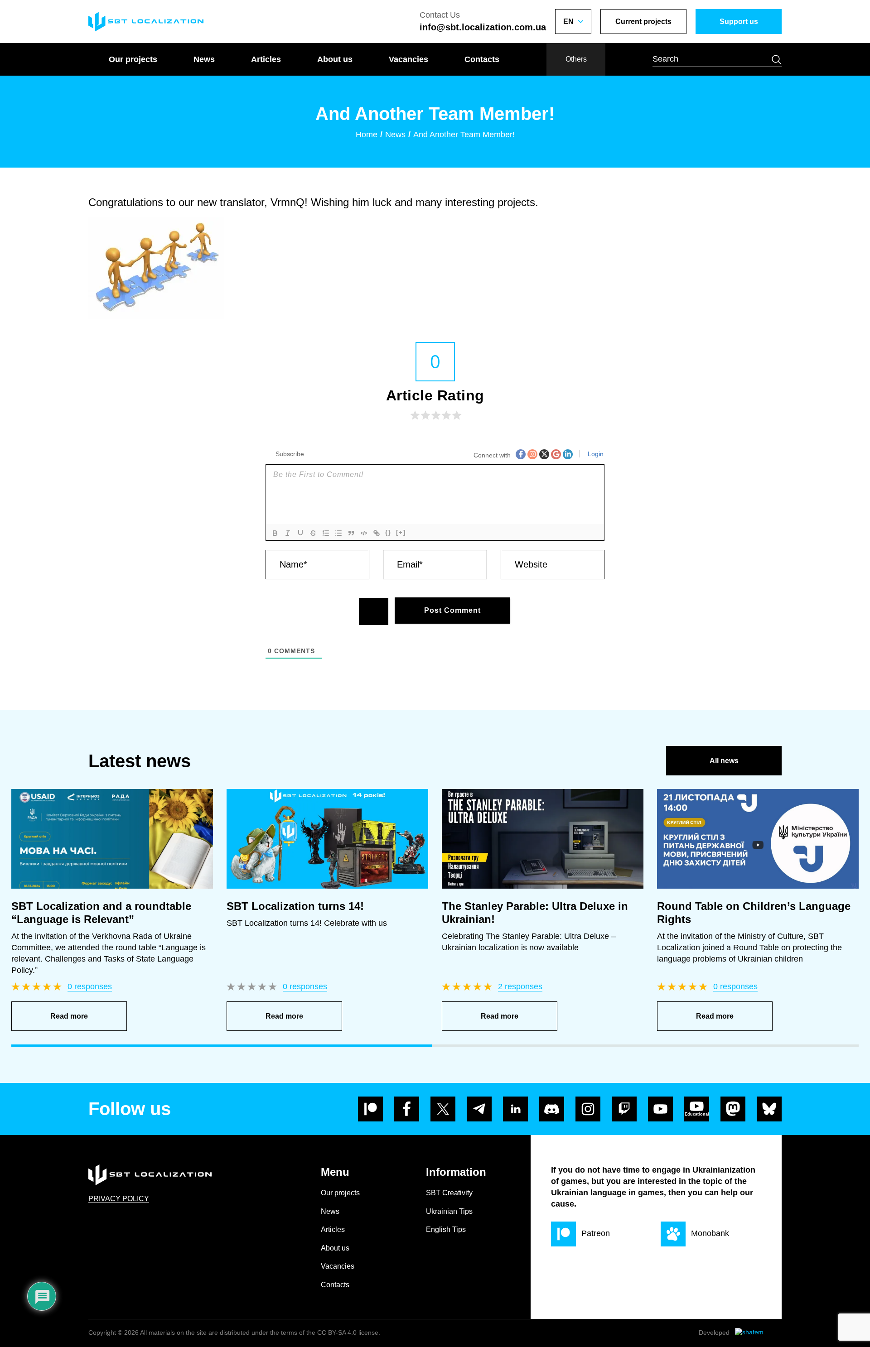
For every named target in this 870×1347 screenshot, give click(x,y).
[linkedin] (515, 1109)
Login (595, 453)
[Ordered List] (325, 533)
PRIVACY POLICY (118, 1199)
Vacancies (408, 59)
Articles (266, 59)
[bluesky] (769, 1109)
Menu (335, 1172)
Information (456, 1172)
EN (568, 21)
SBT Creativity (449, 1193)
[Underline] (300, 533)
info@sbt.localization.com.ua (483, 27)
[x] (442, 1109)
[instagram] (587, 1109)
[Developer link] (758, 1333)
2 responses (520, 986)
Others (576, 59)
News (204, 59)
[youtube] (660, 1109)
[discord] (551, 1109)
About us (335, 59)
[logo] (145, 22)
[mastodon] (732, 1109)
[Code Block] (364, 533)
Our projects (133, 59)
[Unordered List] (338, 533)
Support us (739, 21)
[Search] (776, 59)
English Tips (446, 1229)
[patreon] (370, 1109)
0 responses (90, 986)
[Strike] (313, 533)
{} (388, 532)
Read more (69, 1016)
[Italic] (287, 533)
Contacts (481, 59)
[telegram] (479, 1109)
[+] (401, 532)
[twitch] (624, 1109)
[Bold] (275, 533)
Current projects (643, 21)
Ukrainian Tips (449, 1211)
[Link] (376, 533)
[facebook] (406, 1109)
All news (724, 761)
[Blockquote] (351, 533)
